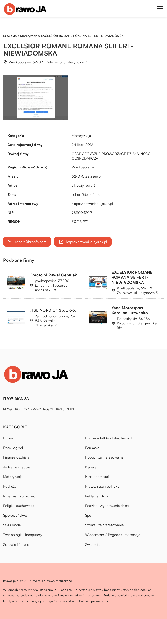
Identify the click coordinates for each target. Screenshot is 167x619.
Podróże (10, 486)
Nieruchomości (97, 476)
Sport (89, 515)
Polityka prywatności (34, 409)
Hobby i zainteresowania (104, 457)
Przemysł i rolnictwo (19, 496)
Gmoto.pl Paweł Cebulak (53, 275)
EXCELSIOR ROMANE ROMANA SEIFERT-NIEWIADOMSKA (132, 277)
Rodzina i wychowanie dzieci (107, 505)
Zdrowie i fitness (16, 544)
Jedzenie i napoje (16, 467)
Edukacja (92, 448)
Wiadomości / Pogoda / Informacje (112, 534)
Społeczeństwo (15, 515)
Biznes (8, 438)
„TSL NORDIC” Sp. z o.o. (53, 310)
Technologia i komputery (22, 534)
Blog (7, 409)
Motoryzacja (81, 135)
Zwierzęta (92, 544)
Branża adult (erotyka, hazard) (109, 438)
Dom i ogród (13, 448)
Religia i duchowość (18, 505)
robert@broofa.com (87, 194)
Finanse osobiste (16, 457)
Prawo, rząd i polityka (102, 486)
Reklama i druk (97, 496)
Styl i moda (12, 525)
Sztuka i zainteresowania (104, 525)
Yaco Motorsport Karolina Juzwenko (130, 310)
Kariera (91, 467)
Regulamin (65, 409)
